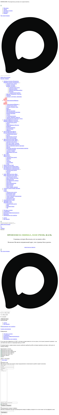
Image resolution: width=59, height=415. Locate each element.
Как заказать (6, 219)
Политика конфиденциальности (11, 212)
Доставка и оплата (8, 10)
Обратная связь (4, 318)
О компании (6, 211)
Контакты (5, 12)
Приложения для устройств (10, 215)
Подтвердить (4, 412)
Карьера (5, 13)
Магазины (5, 8)
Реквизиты (6, 214)
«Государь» (4, 360)
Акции (5, 9)
